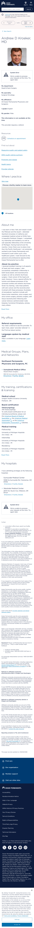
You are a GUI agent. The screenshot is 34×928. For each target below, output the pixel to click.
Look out (7, 14)
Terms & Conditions (8, 816)
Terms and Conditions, (10, 915)
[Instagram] (25, 847)
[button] (18, 200)
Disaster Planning (7, 828)
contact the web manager (16, 729)
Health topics (6, 164)
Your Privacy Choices (9, 812)
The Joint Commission (12, 741)
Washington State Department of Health (13, 666)
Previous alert (9, 22)
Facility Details (18, 484)
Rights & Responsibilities (10, 820)
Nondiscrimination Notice (10, 796)
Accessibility (6, 792)
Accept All (17, 924)
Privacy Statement (22, 915)
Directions (8, 376)
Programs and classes (9, 160)
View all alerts (29, 26)
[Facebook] (9, 847)
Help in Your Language (9, 800)
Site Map (5, 836)
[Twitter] (4, 847)
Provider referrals (7, 169)
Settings (17, 919)
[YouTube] (15, 847)
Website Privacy (7, 804)
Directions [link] (7, 484)
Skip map (5, 181)
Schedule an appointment (16, 138)
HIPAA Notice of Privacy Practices (13, 808)
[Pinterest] (20, 847)
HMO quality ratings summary (12, 155)
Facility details (18, 376)
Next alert (25, 22)
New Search (7, 31)
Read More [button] (5, 309)
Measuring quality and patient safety (14, 150)
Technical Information (9, 832)
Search (29, 9)
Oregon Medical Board (8, 665)
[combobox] (12, 9)
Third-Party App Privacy (10, 824)
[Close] (32, 890)
